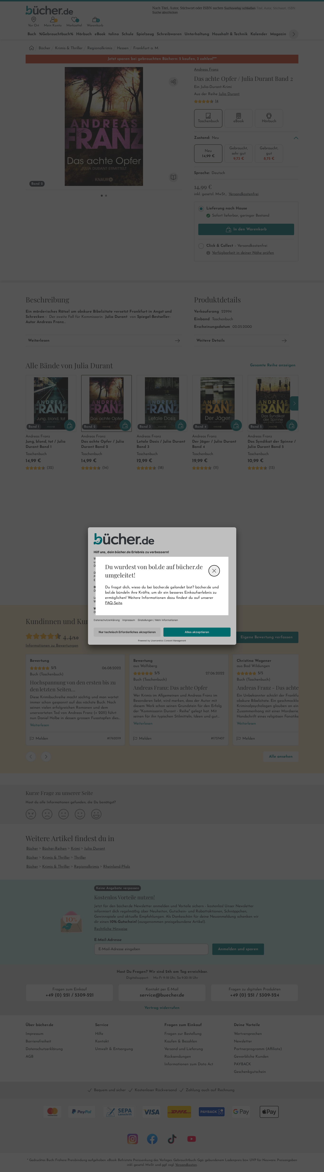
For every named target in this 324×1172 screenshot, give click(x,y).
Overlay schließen (214, 571)
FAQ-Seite (113, 603)
